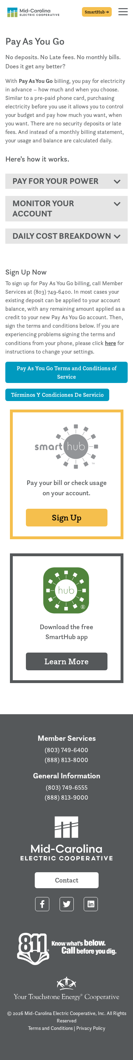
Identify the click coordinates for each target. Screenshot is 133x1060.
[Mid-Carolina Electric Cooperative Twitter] (67, 904)
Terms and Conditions (50, 1028)
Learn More (66, 661)
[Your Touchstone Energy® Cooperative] (66, 988)
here (110, 342)
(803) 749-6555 (67, 787)
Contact (66, 880)
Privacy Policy (90, 1028)
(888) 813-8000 (66, 759)
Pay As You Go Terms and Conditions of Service (67, 372)
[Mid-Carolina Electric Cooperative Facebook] (42, 904)
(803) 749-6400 (66, 750)
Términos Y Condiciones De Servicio (57, 394)
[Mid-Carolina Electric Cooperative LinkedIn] (91, 904)
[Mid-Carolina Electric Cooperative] (66, 839)
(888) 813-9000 (66, 797)
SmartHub (95, 12)
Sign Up (67, 517)
